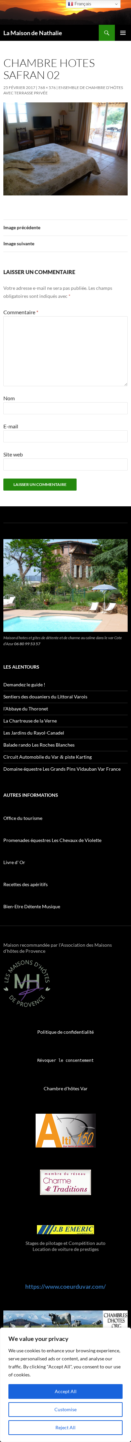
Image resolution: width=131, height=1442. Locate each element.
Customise (65, 1409)
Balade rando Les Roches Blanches (39, 745)
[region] (65, 1385)
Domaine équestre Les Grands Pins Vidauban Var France (62, 769)
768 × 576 (47, 87)
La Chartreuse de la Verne (30, 721)
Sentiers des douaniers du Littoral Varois (45, 696)
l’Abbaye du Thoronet (25, 708)
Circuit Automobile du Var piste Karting (47, 757)
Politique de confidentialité (65, 1032)
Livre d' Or (14, 862)
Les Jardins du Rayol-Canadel (33, 733)
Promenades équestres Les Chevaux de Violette (52, 840)
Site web (13, 454)
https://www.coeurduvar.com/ (65, 1286)
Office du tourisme (22, 818)
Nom (9, 398)
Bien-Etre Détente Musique (31, 906)
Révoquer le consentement (65, 1060)
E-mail (10, 426)
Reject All (65, 1427)
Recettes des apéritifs (25, 884)
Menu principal (123, 33)
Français (82, 3)
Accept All (66, 1391)
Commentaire (20, 312)
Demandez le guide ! (24, 684)
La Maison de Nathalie (32, 32)
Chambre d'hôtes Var (66, 1088)
